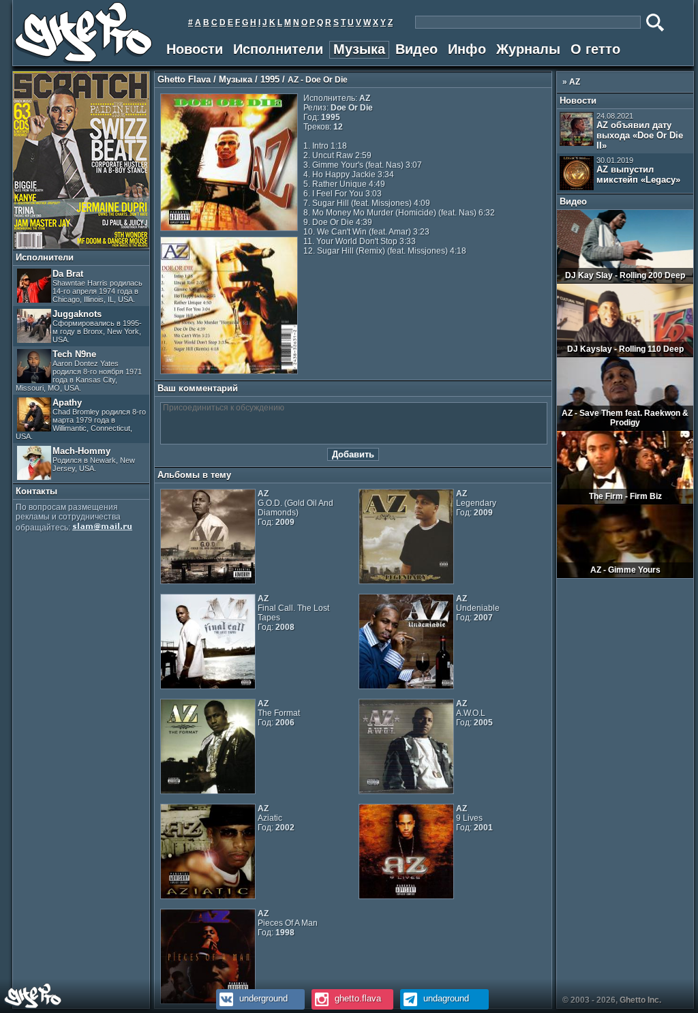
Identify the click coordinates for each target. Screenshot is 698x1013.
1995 (269, 79)
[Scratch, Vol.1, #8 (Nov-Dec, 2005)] (81, 246)
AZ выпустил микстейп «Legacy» (638, 170)
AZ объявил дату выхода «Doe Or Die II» (639, 131)
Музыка (359, 49)
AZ (574, 82)
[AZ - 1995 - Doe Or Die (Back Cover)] (229, 371)
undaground (445, 998)
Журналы (528, 49)
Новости (194, 49)
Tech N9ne (79, 370)
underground (262, 998)
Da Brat (97, 286)
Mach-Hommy (93, 459)
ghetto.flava (356, 998)
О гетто (595, 49)
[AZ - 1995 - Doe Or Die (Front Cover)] (229, 228)
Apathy (81, 418)
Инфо (467, 49)
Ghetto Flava (184, 79)
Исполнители (278, 49)
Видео (416, 49)
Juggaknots (97, 326)
